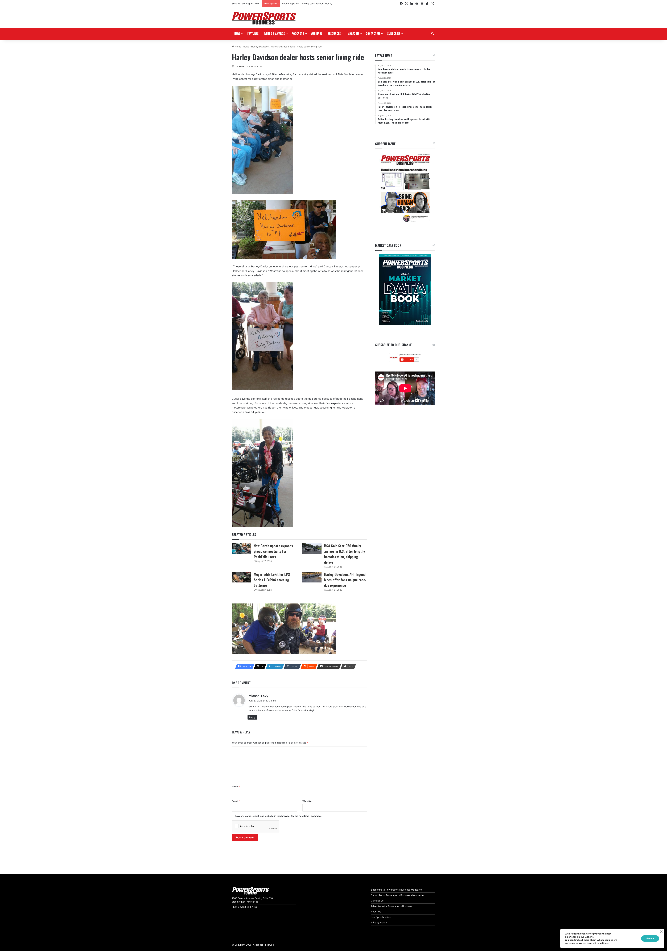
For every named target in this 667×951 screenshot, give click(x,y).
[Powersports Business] (264, 18)
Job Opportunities (380, 917)
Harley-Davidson (260, 46)
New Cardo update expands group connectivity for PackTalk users (273, 551)
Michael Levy (258, 696)
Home (237, 46)
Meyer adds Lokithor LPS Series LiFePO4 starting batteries (272, 580)
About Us (376, 911)
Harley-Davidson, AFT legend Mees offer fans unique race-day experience (345, 580)
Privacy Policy (379, 922)
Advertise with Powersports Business (391, 906)
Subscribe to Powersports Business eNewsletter (398, 895)
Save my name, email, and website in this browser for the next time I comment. (278, 816)
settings (604, 943)
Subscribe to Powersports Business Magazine (396, 889)
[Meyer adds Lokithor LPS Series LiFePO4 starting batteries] (241, 577)
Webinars (317, 33)
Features (253, 33)
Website (306, 801)
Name (236, 786)
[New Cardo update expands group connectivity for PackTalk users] (241, 548)
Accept (650, 938)
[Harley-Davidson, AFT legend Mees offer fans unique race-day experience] (312, 577)
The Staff (239, 66)
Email (236, 801)
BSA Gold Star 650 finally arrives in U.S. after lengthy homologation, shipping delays (344, 554)
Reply (252, 717)
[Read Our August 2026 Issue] (405, 188)
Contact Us (377, 900)
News (237, 33)
